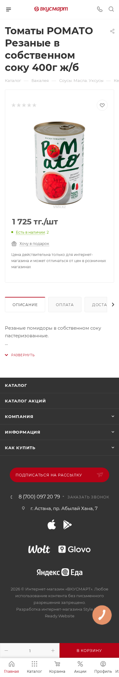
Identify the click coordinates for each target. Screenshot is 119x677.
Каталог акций (25, 400)
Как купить (20, 447)
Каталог (16, 385)
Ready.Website (59, 615)
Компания (19, 416)
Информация (23, 432)
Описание (25, 304)
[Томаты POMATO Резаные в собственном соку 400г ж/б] (59, 164)
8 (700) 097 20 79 (39, 496)
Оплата (65, 304)
